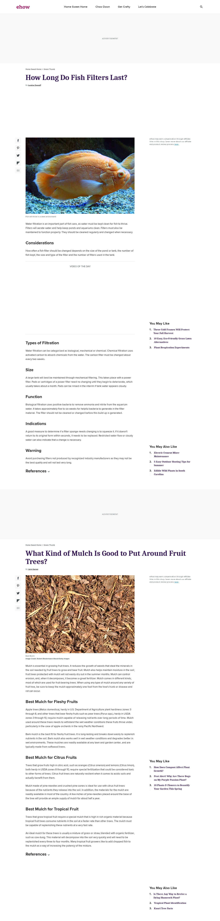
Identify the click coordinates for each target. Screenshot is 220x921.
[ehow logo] (23, 7)
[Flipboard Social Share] (18, 163)
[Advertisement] (110, 112)
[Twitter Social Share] (18, 155)
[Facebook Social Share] (18, 141)
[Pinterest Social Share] (18, 148)
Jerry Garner (33, 569)
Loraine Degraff (34, 85)
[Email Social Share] (18, 170)
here (177, 144)
